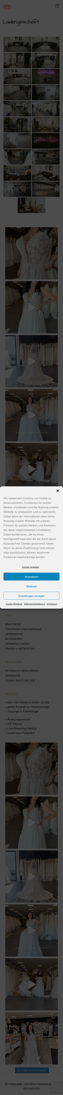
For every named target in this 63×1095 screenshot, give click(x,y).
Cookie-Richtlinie (14, 603)
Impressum (52, 603)
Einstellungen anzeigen (31, 595)
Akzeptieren (31, 576)
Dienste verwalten (30, 566)
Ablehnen (31, 586)
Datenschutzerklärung (34, 603)
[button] (57, 491)
